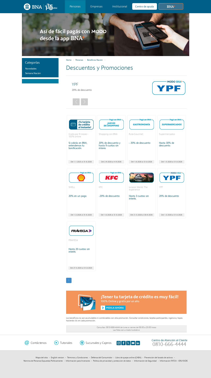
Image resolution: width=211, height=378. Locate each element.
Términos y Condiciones (77, 357)
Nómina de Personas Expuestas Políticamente (43, 361)
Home (68, 60)
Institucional (119, 6)
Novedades (30, 68)
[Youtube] (133, 343)
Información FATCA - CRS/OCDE (174, 361)
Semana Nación (33, 73)
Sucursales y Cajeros (98, 343)
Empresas (96, 6)
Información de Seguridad (145, 361)
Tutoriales (66, 343)
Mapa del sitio (42, 357)
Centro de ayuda (144, 6)
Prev (76, 101)
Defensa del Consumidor (101, 357)
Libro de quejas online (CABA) (128, 357)
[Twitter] (128, 343)
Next (84, 101)
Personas (75, 6)
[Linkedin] (138, 343)
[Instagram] (119, 343)
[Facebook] (123, 343)
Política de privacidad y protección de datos (112, 361)
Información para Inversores (78, 361)
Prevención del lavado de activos (158, 357)
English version (57, 357)
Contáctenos (38, 343)
